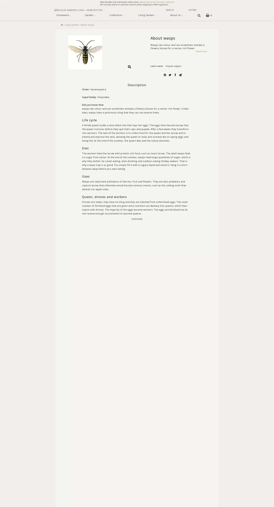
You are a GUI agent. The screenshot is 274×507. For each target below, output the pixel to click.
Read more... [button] (202, 51)
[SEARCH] (198, 15)
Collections (115, 15)
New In (170, 10)
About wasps (87, 24)
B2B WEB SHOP (148, 2)
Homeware (63, 15)
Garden (89, 15)
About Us (175, 15)
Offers (192, 10)
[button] (210, 15)
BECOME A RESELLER (165, 2)
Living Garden (146, 15)
